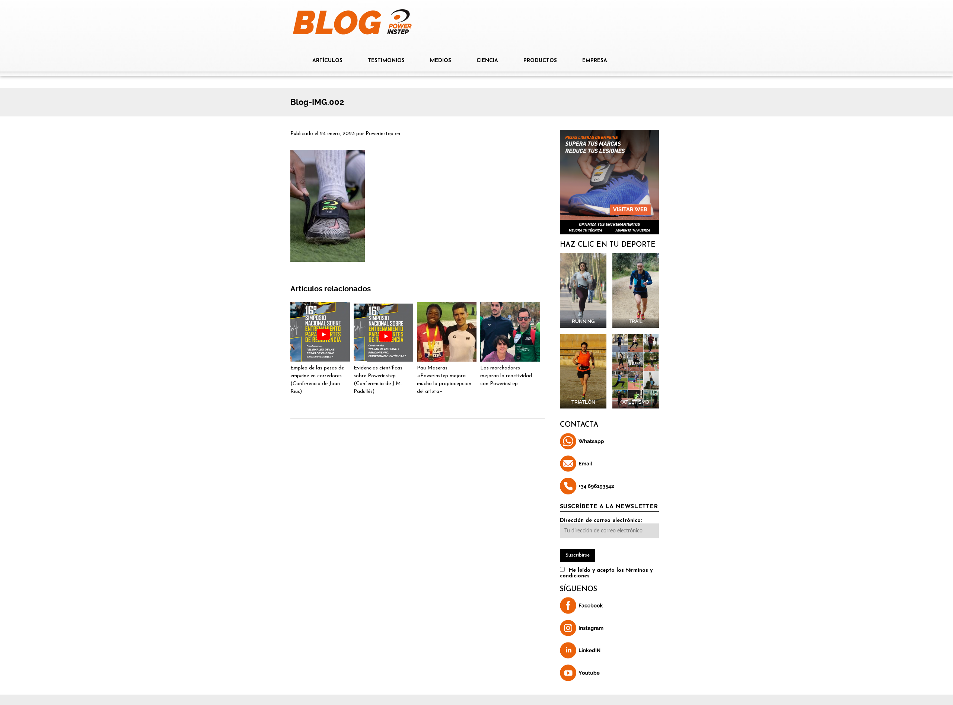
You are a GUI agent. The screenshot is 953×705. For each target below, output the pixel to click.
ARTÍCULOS (327, 61)
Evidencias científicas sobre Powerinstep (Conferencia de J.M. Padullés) (378, 379)
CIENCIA (487, 61)
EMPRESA (594, 61)
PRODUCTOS (540, 61)
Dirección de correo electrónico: (601, 520)
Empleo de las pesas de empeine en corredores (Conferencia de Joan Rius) (317, 379)
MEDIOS (440, 61)
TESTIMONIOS (386, 61)
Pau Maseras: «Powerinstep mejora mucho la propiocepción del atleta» (444, 379)
